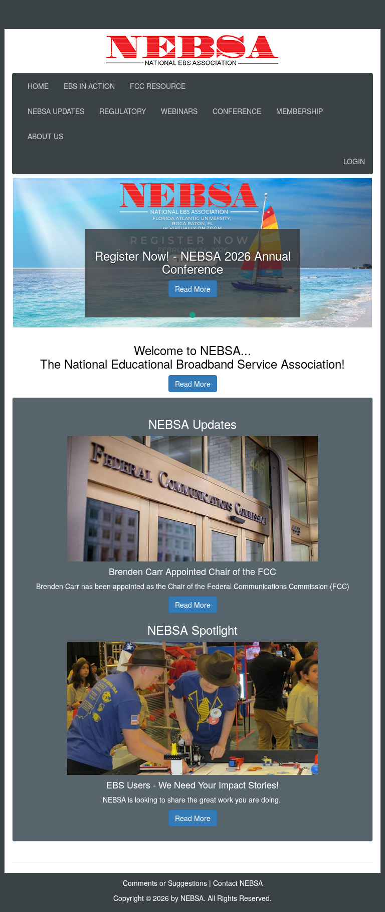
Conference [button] (237, 111)
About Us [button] (45, 136)
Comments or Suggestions (165, 883)
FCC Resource (157, 86)
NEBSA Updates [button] (56, 111)
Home (38, 86)
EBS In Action (89, 86)
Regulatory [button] (122, 111)
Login (354, 161)
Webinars (179, 111)
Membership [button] (299, 111)
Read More (193, 289)
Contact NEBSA (238, 883)
